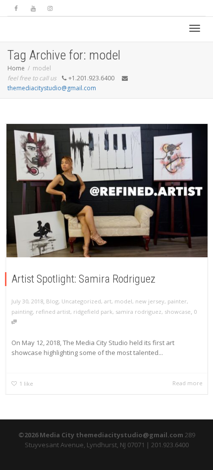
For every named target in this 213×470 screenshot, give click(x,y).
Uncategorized (81, 301)
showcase (177, 311)
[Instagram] (50, 8)
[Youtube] (33, 8)
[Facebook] (16, 8)
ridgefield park (92, 311)
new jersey (149, 301)
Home (16, 68)
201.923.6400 (170, 444)
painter (177, 301)
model (123, 301)
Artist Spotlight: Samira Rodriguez (83, 279)
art (107, 301)
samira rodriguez (138, 311)
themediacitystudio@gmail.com (51, 88)
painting (22, 311)
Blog (52, 301)
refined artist (53, 311)
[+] (107, 190)
